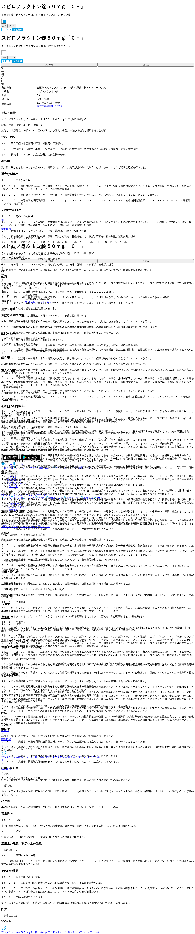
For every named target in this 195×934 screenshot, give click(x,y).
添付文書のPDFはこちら (50, 106)
